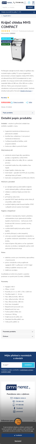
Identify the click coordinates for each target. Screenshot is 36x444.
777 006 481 (20, 405)
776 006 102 (20, 401)
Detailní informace (26, 91)
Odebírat (28, 365)
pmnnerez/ (19, 412)
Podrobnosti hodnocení (26, 31)
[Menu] (33, 2)
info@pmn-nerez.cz (20, 398)
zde (32, 431)
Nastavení (18, 441)
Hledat (30, 7)
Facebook (19, 408)
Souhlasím (19, 435)
